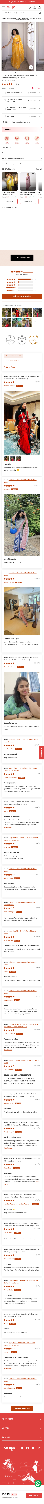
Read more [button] (8, 827)
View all (39, 169)
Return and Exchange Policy (13, 158)
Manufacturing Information (13, 164)
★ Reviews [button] (41, 752)
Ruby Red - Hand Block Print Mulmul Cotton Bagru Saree (19, 1344)
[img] (22, 271)
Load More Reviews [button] (22, 1408)
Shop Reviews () (12, 360)
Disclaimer (6, 153)
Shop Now (9, 201)
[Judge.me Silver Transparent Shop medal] (10, 339)
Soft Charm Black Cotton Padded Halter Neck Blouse (21, 740)
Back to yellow (23, 257)
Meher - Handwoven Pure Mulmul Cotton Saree (21, 1061)
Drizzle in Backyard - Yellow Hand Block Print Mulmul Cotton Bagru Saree (28, 19)
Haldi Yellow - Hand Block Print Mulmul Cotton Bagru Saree (20, 769)
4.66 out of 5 (28, 272)
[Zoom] (31, 67)
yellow (14, 18)
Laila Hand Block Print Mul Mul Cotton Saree (20, 481)
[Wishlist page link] (30, 8)
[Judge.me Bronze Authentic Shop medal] (33, 339)
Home (4, 18)
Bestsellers (10, 18)
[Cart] (39, 7)
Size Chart (36, 88)
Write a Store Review (22, 296)
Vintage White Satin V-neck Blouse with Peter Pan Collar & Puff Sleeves (21, 1025)
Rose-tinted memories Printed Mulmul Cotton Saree (20, 903)
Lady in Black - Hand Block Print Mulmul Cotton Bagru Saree (21, 839)
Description (6, 147)
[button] (11, 279)
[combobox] (22, 12)
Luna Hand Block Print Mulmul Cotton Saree (20, 932)
